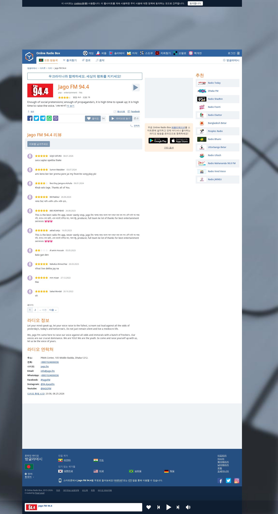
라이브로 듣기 (123, 118)
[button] (169, 507)
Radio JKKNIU (215, 179)
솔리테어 (119, 53)
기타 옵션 (169, 147)
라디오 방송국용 (105, 490)
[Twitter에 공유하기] (36, 118)
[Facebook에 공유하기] (29, 118)
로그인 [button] (232, 53)
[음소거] (189, 507)
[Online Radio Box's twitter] (228, 480)
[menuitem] (48, 60)
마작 (134, 53)
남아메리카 (223, 464)
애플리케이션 (178, 127)
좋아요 (95, 118)
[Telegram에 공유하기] (42, 118)
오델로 (182, 53)
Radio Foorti (214, 106)
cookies (78, 3)
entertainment (70, 92)
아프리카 (222, 455)
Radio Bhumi (214, 138)
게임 (91, 53)
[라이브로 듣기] (136, 87)
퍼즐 (104, 53)
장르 (88, 60)
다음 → (53, 309)
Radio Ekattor (215, 114)
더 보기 (70, 105)
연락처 (137, 125)
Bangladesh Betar (217, 122)
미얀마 (67, 460)
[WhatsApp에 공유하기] (49, 118)
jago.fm (45, 366)
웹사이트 (121, 111)
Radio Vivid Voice (217, 171)
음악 (101, 60)
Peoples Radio (215, 130)
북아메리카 (223, 461)
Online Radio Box (48, 53)
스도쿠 (149, 53)
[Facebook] (134, 111)
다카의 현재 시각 (35, 393)
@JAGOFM (46, 388)
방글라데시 (233, 60)
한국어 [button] (28, 477)
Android (118, 480)
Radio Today (214, 82)
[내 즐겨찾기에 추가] (149, 507)
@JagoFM (45, 379)
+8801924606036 (50, 362)
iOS (130, 480)
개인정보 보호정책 (71, 490)
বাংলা (32, 111)
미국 (101, 470)
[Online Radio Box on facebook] (220, 480)
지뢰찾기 (166, 53)
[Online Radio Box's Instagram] (236, 480)
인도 (101, 460)
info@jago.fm (48, 370)
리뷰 (85, 97)
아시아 (221, 458)
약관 (58, 490)
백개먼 (198, 53)
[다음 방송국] (179, 507)
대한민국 (68, 470)
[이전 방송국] (159, 507)
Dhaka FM (213, 90)
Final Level (39, 493)
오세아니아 (223, 471)
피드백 (85, 490)
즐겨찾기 (71, 60)
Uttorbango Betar (217, 146)
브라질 (138, 470)
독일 (172, 470)
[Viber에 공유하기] (55, 118)
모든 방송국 (51, 60)
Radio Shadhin (215, 98)
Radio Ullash (214, 155)
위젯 (93, 490)
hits (80, 92)
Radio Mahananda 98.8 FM (222, 163)
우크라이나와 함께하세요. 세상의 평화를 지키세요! (85, 76)
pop (60, 92)
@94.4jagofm (48, 384)
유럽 (220, 468)
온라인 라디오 (33, 457)
